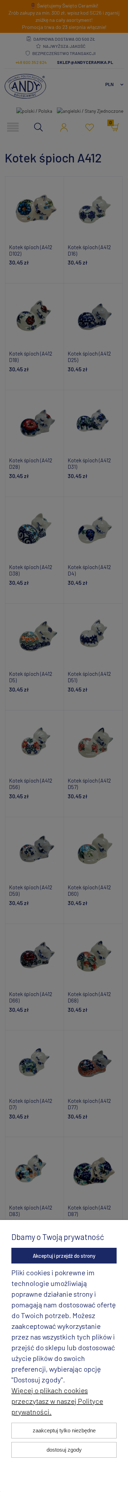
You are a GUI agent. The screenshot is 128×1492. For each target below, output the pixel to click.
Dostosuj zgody (64, 1450)
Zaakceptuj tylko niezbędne (64, 1430)
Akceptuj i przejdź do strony (64, 1255)
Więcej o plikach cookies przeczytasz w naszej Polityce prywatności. (57, 1401)
